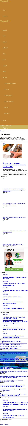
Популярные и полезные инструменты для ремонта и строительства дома (13, 394)
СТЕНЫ (4, 42)
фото (17, 348)
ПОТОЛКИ (5, 47)
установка (11, 348)
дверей (13, 341)
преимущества (16, 344)
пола (1, 344)
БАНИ (4, 59)
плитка (22, 343)
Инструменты (8, 95)
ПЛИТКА (5, 65)
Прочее (7, 89)
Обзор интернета (9, 101)
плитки (25, 343)
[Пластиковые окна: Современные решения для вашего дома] (10, 216)
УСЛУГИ (7, 107)
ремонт (2, 346)
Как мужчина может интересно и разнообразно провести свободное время (14, 204)
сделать (7, 346)
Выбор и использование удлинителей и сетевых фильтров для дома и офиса (12, 385)
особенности (4, 343)
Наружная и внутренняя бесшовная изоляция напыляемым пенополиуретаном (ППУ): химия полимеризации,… (14, 190)
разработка (22, 344)
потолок (10, 344)
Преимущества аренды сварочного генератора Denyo (11, 368)
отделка (10, 343)
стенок (12, 346)
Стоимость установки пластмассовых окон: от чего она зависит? (14, 165)
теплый (15, 346)
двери (16, 341)
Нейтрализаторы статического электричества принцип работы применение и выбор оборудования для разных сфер (14, 359)
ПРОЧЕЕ (5, 77)
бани (1, 341)
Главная (2, 131)
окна (20, 341)
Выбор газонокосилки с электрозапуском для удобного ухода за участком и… (13, 245)
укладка (19, 346)
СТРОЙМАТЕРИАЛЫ (10, 83)
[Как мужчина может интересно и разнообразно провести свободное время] (10, 202)
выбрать (10, 341)
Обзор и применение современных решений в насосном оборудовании (14, 376)
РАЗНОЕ (7, 113)
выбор (6, 341)
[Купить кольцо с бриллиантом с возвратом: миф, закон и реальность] (10, 229)
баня (4, 341)
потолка (5, 344)
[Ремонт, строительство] (5, 3)
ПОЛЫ (4, 36)
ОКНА (4, 53)
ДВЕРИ (4, 71)
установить (3, 348)
